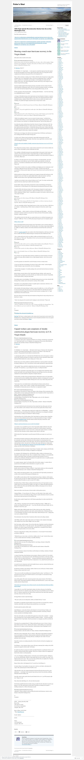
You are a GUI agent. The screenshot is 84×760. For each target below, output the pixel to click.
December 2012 (60, 189)
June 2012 (59, 194)
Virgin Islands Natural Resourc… (65, 51)
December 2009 (60, 226)
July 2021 (59, 80)
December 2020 (60, 88)
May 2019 (59, 109)
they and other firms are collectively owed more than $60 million (32, 444)
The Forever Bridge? (50, 25)
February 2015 (60, 161)
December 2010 (60, 213)
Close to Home (60, 256)
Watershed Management (61, 283)
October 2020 (60, 90)
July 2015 (59, 155)
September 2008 (60, 242)
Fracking (59, 266)
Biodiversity (60, 252)
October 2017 (60, 128)
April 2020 (60, 97)
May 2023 (59, 66)
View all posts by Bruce (26, 744)
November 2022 (60, 67)
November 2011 (60, 201)
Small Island (60, 280)
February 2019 (60, 112)
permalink (30, 748)
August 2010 (60, 218)
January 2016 (60, 150)
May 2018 (59, 120)
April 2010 (60, 222)
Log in (59, 287)
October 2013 (60, 179)
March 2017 (60, 136)
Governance (60, 270)
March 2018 (60, 122)
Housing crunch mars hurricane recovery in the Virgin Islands (27, 423)
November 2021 (60, 77)
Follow (30, 319)
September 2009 (60, 230)
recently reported (22, 232)
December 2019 (60, 101)
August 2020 (60, 92)
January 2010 (60, 225)
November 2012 (60, 190)
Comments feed (60, 290)
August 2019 (60, 106)
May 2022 (59, 71)
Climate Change (60, 255)
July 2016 (59, 144)
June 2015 (59, 157)
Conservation (60, 257)
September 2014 (60, 167)
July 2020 (59, 93)
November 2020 (60, 89)
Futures (59, 268)
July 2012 (59, 193)
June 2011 (59, 206)
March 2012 (60, 196)
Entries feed (60, 288)
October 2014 (60, 165)
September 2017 (60, 129)
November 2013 (60, 178)
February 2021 (60, 86)
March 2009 (60, 236)
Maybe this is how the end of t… (65, 54)
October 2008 (60, 241)
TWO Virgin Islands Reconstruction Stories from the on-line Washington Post (32, 29)
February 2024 (60, 65)
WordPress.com (60, 291)
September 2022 (60, 69)
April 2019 (60, 110)
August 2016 (60, 143)
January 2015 (60, 162)
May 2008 (59, 243)
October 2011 (60, 202)
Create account (60, 286)
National (16, 47)
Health (59, 271)
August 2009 (60, 231)
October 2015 (60, 153)
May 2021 (59, 82)
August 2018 (60, 117)
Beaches (59, 251)
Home (15, 21)
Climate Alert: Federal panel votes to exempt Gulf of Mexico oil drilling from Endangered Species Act (63, 34)
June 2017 (59, 132)
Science (59, 278)
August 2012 (60, 192)
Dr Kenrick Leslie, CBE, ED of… (65, 41)
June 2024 (59, 64)
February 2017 (60, 137)
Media (59, 273)
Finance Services (60, 265)
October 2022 (60, 68)
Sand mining (60, 277)
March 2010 (60, 223)
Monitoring (60, 274)
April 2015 (60, 159)
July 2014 (59, 169)
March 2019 (60, 111)
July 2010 (59, 219)
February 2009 (60, 237)
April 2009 (60, 235)
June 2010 (59, 220)
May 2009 (59, 234)
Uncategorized (60, 282)
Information (60, 272)
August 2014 (60, 168)
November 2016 (60, 140)
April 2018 (60, 121)
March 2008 (60, 244)
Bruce (25, 32)
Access (59, 250)
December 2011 (60, 200)
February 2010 (60, 224)
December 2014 (60, 163)
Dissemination (60, 262)
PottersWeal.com (20, 711)
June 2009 (59, 233)
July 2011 (59, 205)
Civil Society (60, 254)
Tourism (59, 281)
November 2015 (60, 152)
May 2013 (59, 184)
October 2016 (60, 141)
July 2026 (59, 59)
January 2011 (60, 212)
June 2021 (59, 81)
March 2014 (60, 173)
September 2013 (60, 180)
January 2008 (60, 245)
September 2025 (60, 62)
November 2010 (60, 214)
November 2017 (60, 127)
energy (59, 263)
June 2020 (59, 95)
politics (59, 275)
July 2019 (59, 107)
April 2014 (60, 172)
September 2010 (60, 216)
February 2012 (60, 198)
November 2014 (60, 164)
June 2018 (59, 119)
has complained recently (22, 419)
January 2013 (60, 188)
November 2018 (60, 113)
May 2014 (59, 171)
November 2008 (60, 240)
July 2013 (59, 182)
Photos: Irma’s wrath (19, 221)
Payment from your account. (62, 36)
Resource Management (61, 276)
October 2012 (60, 191)
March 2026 (60, 61)
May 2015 (59, 158)
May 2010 (59, 221)
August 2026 (60, 58)
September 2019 (60, 105)
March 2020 (60, 98)
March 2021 (60, 85)
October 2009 (60, 229)
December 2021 (60, 76)
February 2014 (60, 174)
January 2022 (60, 75)
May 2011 (59, 208)
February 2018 (60, 123)
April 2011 (60, 209)
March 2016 (60, 148)
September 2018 (60, 116)
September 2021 (60, 78)
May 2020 (59, 96)
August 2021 (60, 79)
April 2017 (60, 134)
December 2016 (60, 139)
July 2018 (59, 118)
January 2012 (60, 199)
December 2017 (60, 126)
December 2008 (60, 239)
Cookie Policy (22, 758)
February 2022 (60, 73)
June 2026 (59, 60)
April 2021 (60, 83)
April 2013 (60, 185)
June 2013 (59, 183)
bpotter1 (62, 46)
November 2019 (60, 102)
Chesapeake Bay (60, 253)
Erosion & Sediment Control (62, 264)
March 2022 (60, 72)
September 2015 (60, 154)
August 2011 (60, 204)
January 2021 (60, 87)
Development (60, 260)
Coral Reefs (60, 259)
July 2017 (59, 131)
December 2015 (60, 151)
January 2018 (60, 124)
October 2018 (60, 114)
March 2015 (60, 160)
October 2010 (60, 215)
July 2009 (59, 232)
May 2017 (59, 133)
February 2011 (60, 211)
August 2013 (60, 181)
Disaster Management (61, 261)
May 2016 (59, 147)
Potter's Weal (19, 4)
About (19, 21)
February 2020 (60, 99)
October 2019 (60, 103)
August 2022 (60, 70)
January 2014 (60, 175)
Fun (23, 748)
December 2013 (60, 177)
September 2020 (60, 91)
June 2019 (59, 108)
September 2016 (60, 142)
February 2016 (60, 149)
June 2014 (59, 170)
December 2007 (60, 246)
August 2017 (60, 130)
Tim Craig (18, 68)
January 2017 (60, 138)
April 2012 (60, 195)
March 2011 (60, 210)
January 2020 (60, 100)
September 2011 (60, 203)
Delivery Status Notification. (62, 28)
